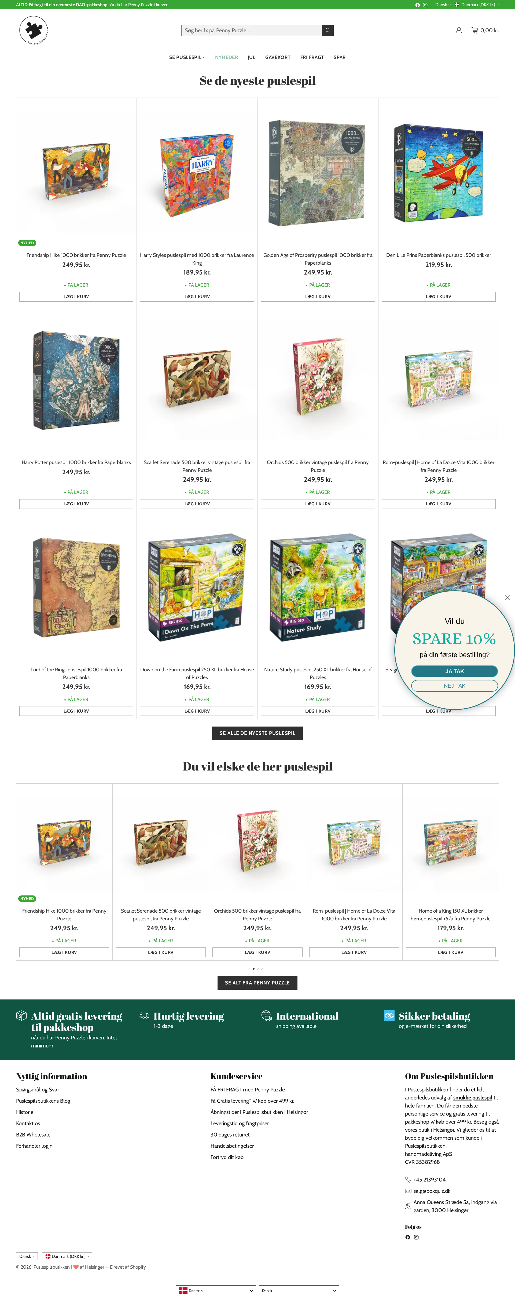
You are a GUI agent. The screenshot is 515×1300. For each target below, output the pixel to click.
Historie (24, 1112)
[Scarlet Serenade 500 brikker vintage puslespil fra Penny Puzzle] (197, 380)
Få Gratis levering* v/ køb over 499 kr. (252, 1101)
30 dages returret (230, 1134)
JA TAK (455, 671)
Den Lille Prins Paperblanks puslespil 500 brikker (438, 255)
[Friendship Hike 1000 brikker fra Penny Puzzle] (76, 173)
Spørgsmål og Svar (37, 1089)
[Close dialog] (507, 597)
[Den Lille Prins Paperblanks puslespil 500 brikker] (438, 173)
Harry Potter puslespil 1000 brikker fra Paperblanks (76, 462)
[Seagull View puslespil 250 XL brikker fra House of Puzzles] (438, 587)
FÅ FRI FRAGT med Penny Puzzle (248, 1089)
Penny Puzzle (140, 4)
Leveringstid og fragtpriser (240, 1123)
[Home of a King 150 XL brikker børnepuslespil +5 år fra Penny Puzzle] (451, 844)
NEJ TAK (454, 686)
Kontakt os (28, 1123)
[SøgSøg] (328, 30)
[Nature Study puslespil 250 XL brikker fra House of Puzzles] (318, 587)
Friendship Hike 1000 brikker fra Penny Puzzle (76, 255)
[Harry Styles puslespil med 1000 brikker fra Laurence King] (197, 173)
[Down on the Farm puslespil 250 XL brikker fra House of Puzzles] (197, 587)
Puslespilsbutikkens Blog (43, 1101)
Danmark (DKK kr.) (478, 4)
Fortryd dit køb (227, 1157)
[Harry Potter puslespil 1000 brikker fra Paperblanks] (76, 380)
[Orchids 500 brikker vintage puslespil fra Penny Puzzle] (318, 380)
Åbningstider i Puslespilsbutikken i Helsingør (259, 1112)
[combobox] (216, 1290)
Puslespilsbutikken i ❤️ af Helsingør (69, 1267)
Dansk (441, 4)
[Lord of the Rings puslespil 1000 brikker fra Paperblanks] (76, 587)
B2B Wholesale (33, 1134)
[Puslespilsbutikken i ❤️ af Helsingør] (33, 30)
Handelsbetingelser (232, 1146)
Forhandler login (34, 1146)
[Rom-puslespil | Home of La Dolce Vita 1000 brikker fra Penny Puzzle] (438, 380)
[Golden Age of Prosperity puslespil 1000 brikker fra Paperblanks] (318, 173)
